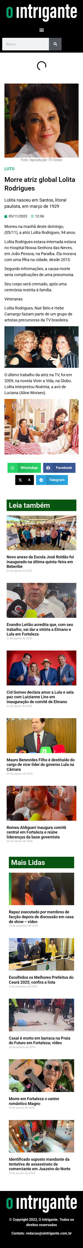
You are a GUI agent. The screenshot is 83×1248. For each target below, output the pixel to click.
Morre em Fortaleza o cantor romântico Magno (34, 1101)
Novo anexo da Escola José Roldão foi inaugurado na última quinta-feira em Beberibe (40, 562)
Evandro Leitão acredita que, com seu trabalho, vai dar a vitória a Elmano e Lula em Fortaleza (40, 629)
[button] (41, 29)
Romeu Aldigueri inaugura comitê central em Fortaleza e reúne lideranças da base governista (36, 832)
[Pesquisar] (55, 44)
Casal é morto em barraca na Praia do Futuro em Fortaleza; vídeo (39, 1040)
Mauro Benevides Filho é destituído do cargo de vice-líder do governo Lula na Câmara (41, 765)
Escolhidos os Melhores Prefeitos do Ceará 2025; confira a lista (41, 980)
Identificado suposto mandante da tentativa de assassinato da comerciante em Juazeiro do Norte (39, 1164)
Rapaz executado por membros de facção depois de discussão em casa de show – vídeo (41, 917)
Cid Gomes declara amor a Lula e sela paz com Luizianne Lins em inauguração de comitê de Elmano (40, 697)
